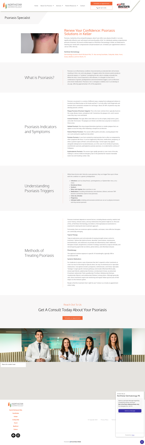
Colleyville (15, 420)
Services (58, 6)
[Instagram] (18, 435)
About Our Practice (46, 6)
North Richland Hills (15, 410)
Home (36, 6)
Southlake (16, 413)
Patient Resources (70, 6)
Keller (16, 416)
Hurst (15, 423)
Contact (82, 6)
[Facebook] (13, 435)
